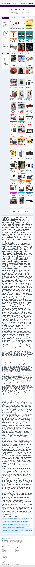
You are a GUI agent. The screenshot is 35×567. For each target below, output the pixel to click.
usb (22, 360)
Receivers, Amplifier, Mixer (5, 33)
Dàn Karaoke (6, 31)
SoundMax (5, 62)
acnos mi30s (18, 521)
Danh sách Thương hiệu (5, 555)
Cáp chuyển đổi (5, 46)
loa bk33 (15, 518)
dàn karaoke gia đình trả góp (20, 527)
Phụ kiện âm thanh (5, 45)
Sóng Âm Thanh (22, 566)
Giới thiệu (9, 0)
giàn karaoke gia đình (17, 524)
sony (10, 521)
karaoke (6, 519)
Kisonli (4, 60)
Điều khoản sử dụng (4, 551)
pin (8, 286)
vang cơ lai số (13, 527)
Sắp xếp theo (24, 17)
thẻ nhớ (18, 348)
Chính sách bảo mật (4, 550)
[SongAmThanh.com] (6, 3)
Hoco (4, 58)
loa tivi (19, 530)
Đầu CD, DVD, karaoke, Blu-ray (5, 39)
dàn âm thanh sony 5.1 (6, 524)
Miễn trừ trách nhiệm (4, 552)
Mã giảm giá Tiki (4, 558)
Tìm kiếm (30, 3)
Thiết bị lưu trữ (23, 6)
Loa (3, 26)
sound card (4, 518)
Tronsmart (5, 67)
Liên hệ (12, 0)
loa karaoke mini (23, 530)
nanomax (22, 518)
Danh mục (6, 0)
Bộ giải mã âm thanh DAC (5, 35)
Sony (4, 59)
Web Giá (18, 564)
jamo (3, 519)
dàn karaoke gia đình (20, 522)
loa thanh (19, 518)
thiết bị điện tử (12, 245)
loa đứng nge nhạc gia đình (28, 518)
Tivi (6, 6)
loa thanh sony (28, 524)
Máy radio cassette (4, 41)
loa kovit (16, 530)
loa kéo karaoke (25, 522)
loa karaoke (11, 524)
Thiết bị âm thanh (17, 6)
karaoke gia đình (10, 519)
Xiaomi (4, 66)
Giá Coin (21, 564)
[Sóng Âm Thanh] (6, 539)
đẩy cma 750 (4, 527)
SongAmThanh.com (8, 468)
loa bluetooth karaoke (6, 521)
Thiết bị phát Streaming (5, 25)
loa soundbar (9, 527)
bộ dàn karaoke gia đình (24, 519)
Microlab (5, 63)
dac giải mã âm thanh (6, 530)
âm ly (21, 521)
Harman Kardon (6, 64)
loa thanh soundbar (29, 530)
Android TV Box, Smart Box (5, 23)
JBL (4, 57)
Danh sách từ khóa (4, 557)
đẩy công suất (14, 521)
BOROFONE (5, 65)
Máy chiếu (28, 6)
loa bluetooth (15, 519)
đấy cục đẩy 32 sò (12, 530)
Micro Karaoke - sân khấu (5, 37)
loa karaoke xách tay (26, 521)
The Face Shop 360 (11, 564)
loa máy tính (22, 524)
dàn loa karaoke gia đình (10, 518)
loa (25, 385)
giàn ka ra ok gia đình (6, 522)
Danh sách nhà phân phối (5, 556)
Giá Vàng (15, 564)
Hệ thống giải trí (11, 6)
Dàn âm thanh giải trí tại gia (6, 29)
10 (27, 211)
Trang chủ (3, 0)
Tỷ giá (7, 564)
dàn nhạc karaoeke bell (12, 522)
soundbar (19, 519)
